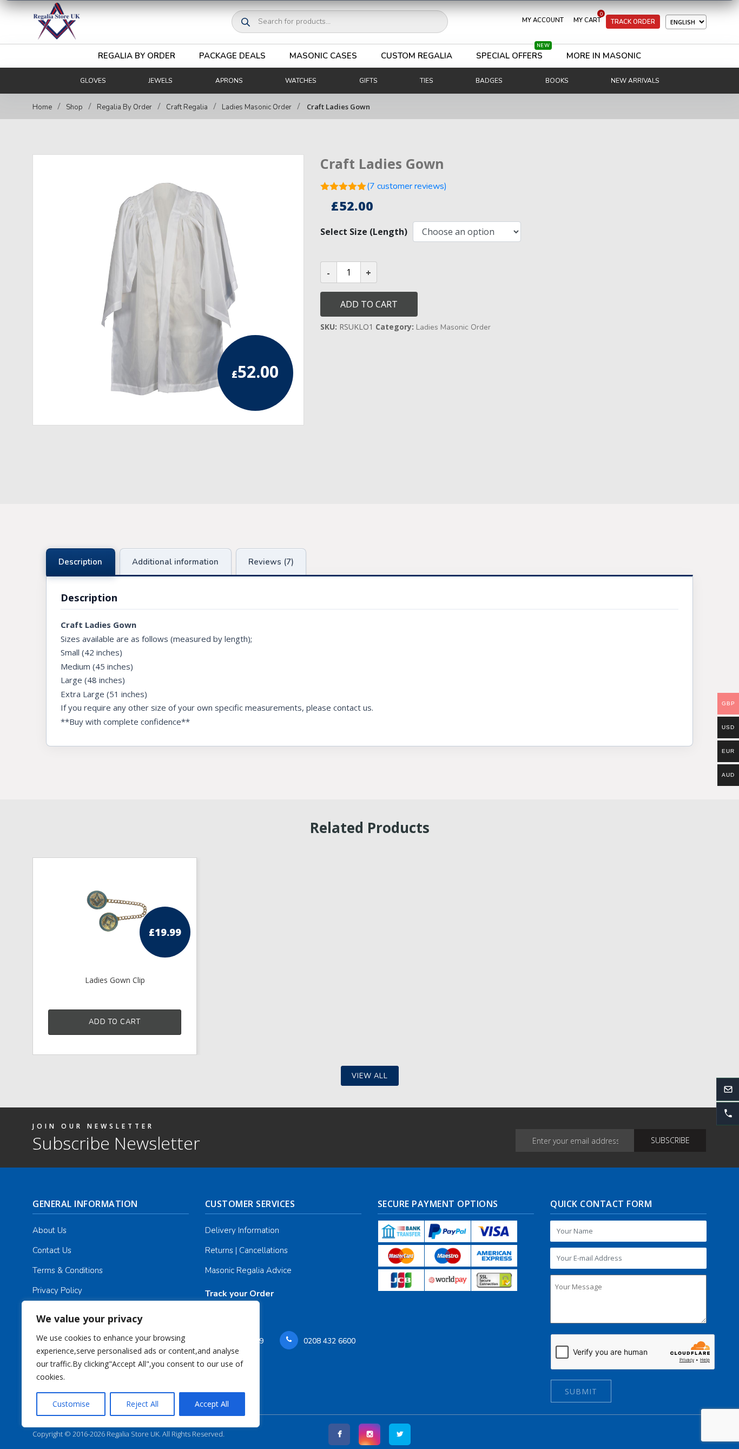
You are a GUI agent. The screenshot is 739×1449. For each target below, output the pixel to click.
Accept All (212, 1404)
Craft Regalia (187, 107)
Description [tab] (80, 561)
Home (42, 107)
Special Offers (513, 52)
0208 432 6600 (329, 1341)
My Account (543, 20)
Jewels (160, 80)
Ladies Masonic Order (257, 107)
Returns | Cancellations (246, 1250)
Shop (74, 107)
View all (370, 1076)
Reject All (142, 1404)
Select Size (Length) (363, 231)
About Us (49, 1230)
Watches (300, 80)
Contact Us (51, 1250)
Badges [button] (489, 80)
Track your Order (239, 1294)
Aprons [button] (228, 80)
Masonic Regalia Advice (248, 1270)
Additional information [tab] (175, 561)
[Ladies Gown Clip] (115, 915)
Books (556, 80)
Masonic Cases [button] (323, 55)
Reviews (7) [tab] (271, 561)
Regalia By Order (136, 55)
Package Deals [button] (232, 55)
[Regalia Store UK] (56, 22)
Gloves (92, 80)
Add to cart (369, 304)
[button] (727, 1113)
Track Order (633, 21)
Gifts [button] (368, 80)
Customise (71, 1404)
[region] (141, 1364)
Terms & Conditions (67, 1270)
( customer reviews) (407, 186)
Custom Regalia (416, 55)
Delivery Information (242, 1230)
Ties (426, 80)
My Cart (588, 17)
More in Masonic (603, 55)
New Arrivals (635, 80)
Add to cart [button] (115, 1022)
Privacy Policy (57, 1290)
